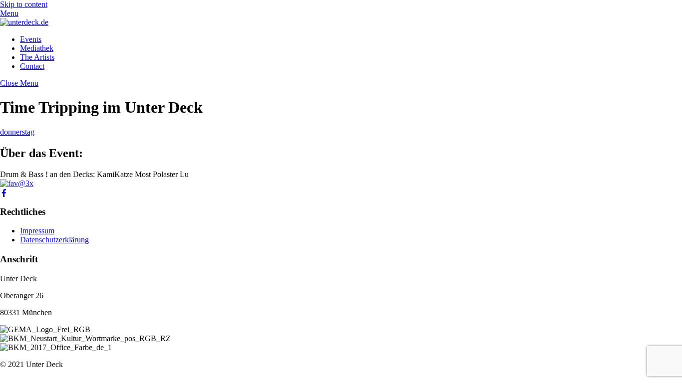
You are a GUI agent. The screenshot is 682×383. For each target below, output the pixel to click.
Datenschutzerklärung (54, 239)
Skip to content (23, 4)
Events (30, 39)
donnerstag (17, 132)
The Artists (37, 57)
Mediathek (36, 48)
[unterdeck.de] (24, 22)
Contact (32, 66)
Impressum (37, 230)
